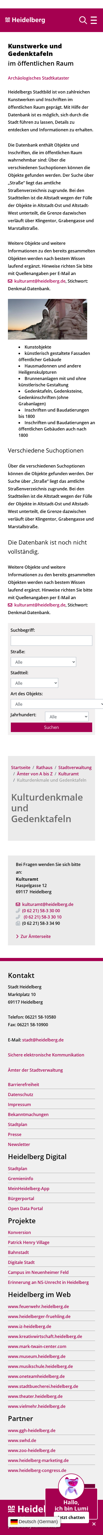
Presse (14, 1134)
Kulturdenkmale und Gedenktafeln (47, 808)
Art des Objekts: (27, 694)
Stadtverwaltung (75, 767)
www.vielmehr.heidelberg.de (36, 1406)
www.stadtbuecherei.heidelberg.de (43, 1386)
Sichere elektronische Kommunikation (46, 1055)
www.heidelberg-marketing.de (38, 1460)
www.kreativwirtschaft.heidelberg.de (45, 1336)
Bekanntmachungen (28, 1114)
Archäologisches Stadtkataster (38, 78)
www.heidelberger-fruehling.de (39, 1316)
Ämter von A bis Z (35, 774)
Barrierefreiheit (23, 1084)
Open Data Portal (25, 1208)
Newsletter (19, 1144)
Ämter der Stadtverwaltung (35, 1070)
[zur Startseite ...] (37, 1509)
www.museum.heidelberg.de (36, 1356)
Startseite (20, 767)
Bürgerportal (21, 1198)
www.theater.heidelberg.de (35, 1396)
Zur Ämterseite (36, 936)
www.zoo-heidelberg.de (31, 1450)
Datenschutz (20, 1094)
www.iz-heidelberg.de (29, 1326)
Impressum (19, 1104)
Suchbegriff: (23, 630)
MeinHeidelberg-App (28, 1188)
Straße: (18, 652)
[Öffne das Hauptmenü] (93, 20)
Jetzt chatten (71, 1517)
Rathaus (44, 767)
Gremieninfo (20, 1178)
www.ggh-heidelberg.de (31, 1430)
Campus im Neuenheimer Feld (38, 1272)
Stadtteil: (19, 673)
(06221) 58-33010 (43, 917)
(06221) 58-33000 (41, 911)
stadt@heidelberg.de (43, 1040)
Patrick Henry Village (28, 1242)
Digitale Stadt (21, 1262)
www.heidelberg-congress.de (37, 1470)
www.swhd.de (22, 1440)
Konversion (19, 1232)
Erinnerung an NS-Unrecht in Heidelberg (48, 1282)
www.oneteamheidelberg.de (36, 1376)
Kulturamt (68, 774)
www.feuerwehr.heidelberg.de (38, 1306)
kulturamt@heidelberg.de (47, 904)
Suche (85, 20)
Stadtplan (17, 1124)
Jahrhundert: (23, 715)
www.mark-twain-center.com (37, 1346)
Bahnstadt (18, 1252)
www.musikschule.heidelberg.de (40, 1366)
